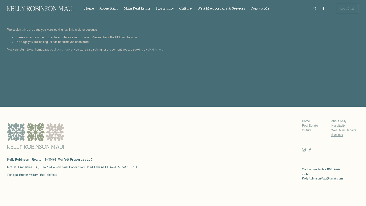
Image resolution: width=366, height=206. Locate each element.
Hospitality (165, 8)
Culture (185, 8)
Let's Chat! (347, 8)
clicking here (62, 49)
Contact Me (259, 8)
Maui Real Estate (137, 8)
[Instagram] (314, 8)
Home (89, 8)
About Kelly (109, 8)
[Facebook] (323, 8)
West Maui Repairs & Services (221, 8)
